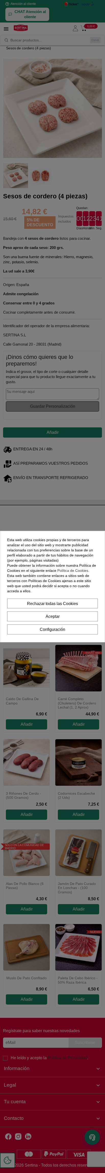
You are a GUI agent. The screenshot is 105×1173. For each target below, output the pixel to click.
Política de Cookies (72, 570)
